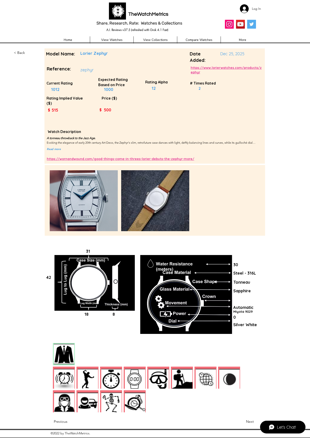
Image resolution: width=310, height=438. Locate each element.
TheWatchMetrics (148, 14)
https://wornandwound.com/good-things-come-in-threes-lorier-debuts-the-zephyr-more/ (120, 159)
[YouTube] (240, 24)
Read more (54, 149)
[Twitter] (251, 24)
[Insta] (229, 24)
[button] (29, 53)
